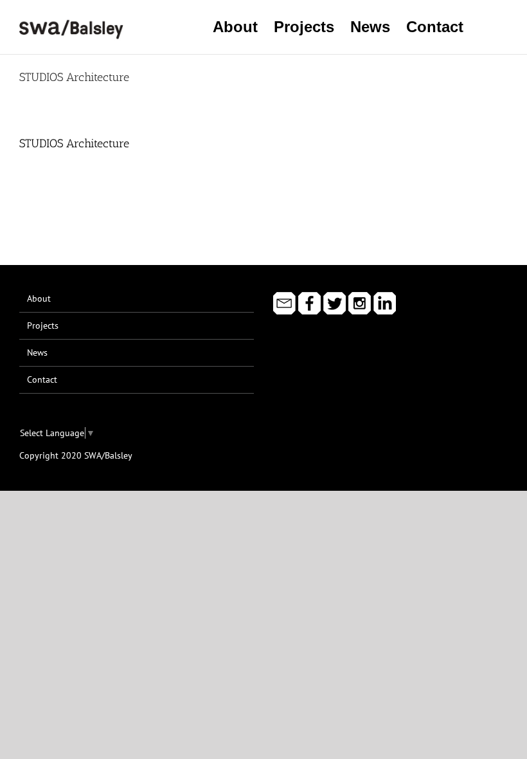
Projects (42, 325)
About (39, 298)
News (37, 352)
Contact (42, 379)
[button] (485, 27)
